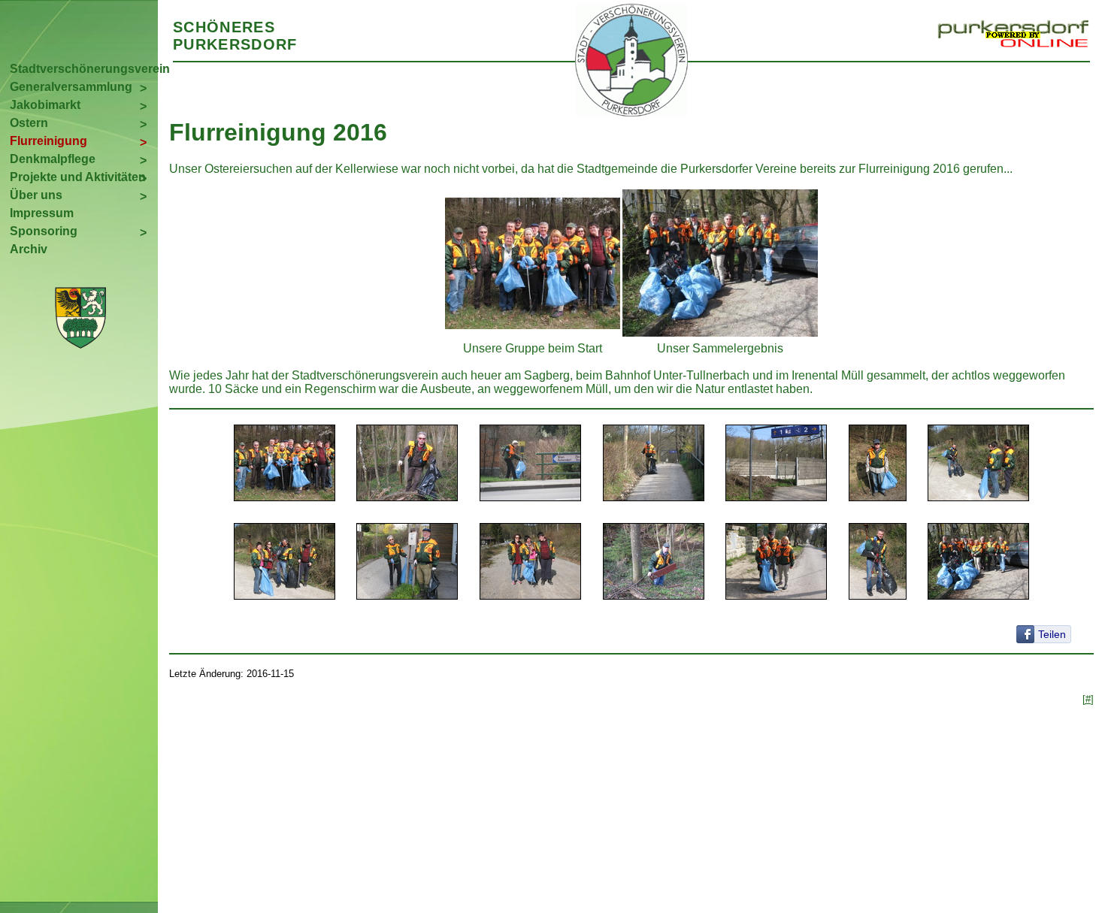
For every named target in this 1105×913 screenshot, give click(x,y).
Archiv (28, 249)
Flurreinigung (48, 141)
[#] (1088, 699)
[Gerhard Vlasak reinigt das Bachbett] (407, 464)
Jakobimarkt (45, 104)
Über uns (36, 195)
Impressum (42, 213)
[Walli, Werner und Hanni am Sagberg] (776, 563)
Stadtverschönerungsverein (84, 68)
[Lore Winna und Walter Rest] (407, 563)
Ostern (29, 122)
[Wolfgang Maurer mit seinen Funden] (878, 563)
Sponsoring (43, 231)
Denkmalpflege (52, 159)
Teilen (1052, 634)
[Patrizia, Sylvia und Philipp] (530, 563)
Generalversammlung (71, 86)
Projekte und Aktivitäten (78, 177)
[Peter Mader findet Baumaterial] (653, 563)
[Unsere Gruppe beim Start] (284, 464)
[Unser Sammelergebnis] (978, 563)
